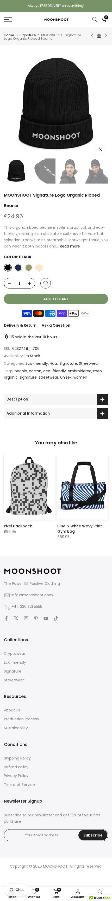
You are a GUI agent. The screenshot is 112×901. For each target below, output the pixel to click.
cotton (35, 371)
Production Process (21, 719)
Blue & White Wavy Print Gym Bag (79, 528)
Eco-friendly (37, 363)
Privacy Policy (16, 775)
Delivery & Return (20, 325)
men (97, 371)
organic (11, 377)
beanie (21, 371)
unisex (66, 377)
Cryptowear (14, 653)
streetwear (48, 377)
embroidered (79, 371)
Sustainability (16, 728)
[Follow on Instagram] (26, 618)
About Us (12, 710)
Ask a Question (56, 325)
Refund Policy (16, 767)
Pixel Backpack (18, 526)
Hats (54, 363)
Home (9, 35)
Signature (28, 35)
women (80, 377)
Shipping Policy (17, 758)
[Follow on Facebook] (6, 618)
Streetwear (89, 363)
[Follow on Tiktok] (55, 618)
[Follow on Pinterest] (36, 618)
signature (28, 377)
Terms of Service (19, 784)
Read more (70, 246)
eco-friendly (54, 371)
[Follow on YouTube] (45, 618)
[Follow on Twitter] (16, 618)
